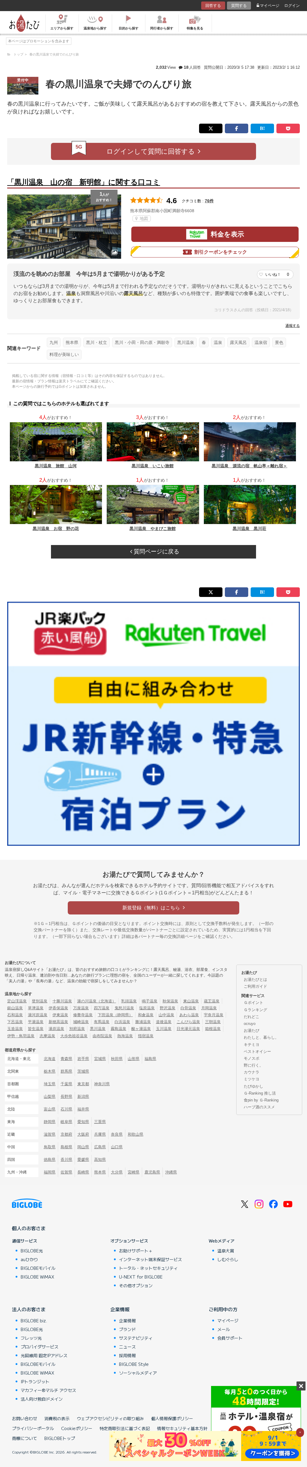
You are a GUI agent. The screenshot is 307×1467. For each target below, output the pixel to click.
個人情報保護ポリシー (172, 1418)
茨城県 (83, 1071)
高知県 (100, 1159)
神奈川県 (102, 1084)
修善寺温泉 (83, 1015)
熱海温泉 (125, 1036)
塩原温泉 (147, 1008)
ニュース (127, 1347)
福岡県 (49, 1172)
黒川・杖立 (96, 342)
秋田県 (117, 1058)
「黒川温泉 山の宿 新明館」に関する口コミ (83, 182)
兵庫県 (100, 1134)
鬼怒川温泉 (124, 1008)
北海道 (49, 1058)
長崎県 (83, 1172)
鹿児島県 (152, 1172)
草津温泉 (35, 1008)
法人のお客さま (29, 1309)
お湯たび (251, 1030)
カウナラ (251, 1072)
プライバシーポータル (33, 1428)
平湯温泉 (35, 1022)
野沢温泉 (167, 1008)
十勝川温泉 (62, 1001)
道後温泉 (163, 1022)
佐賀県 (66, 1172)
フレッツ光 (31, 1338)
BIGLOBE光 (32, 1251)
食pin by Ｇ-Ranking (261, 1100)
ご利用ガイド (255, 986)
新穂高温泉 (58, 1022)
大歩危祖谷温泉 (74, 1036)
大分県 (117, 1172)
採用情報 (127, 1355)
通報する (292, 326)
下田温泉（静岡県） (115, 1015)
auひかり (29, 1259)
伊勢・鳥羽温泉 (20, 1036)
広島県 (100, 1147)
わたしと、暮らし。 (261, 1037)
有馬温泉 (101, 1022)
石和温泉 (15, 1015)
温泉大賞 (225, 1251)
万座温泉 (81, 1008)
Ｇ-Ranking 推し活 (260, 1093)
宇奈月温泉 (213, 1015)
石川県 (66, 1109)
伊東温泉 (60, 1015)
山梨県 (49, 1096)
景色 (279, 342)
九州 (53, 342)
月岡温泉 (209, 1008)
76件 (209, 200)
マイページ (269, 5)
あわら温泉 (189, 1015)
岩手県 (83, 1058)
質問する (239, 5)
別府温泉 (77, 1028)
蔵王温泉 (211, 1001)
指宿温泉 (146, 1036)
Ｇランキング (255, 1010)
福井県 (83, 1109)
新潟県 (83, 1096)
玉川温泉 (163, 1028)
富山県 (49, 1109)
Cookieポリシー (76, 1428)
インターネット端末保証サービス (150, 1259)
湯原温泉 (56, 1028)
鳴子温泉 (149, 1001)
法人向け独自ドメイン (42, 1399)
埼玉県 (49, 1084)
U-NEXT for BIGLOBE (140, 1277)
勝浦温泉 (143, 1022)
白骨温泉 (188, 1008)
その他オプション (136, 1285)
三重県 (100, 1121)
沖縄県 (171, 1172)
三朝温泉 (213, 1022)
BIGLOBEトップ (59, 1438)
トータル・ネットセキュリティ (148, 1268)
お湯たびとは (255, 979)
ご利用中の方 (223, 1309)
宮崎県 (133, 1172)
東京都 (83, 1084)
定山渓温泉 (17, 1001)
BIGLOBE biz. (34, 1321)
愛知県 (83, 1121)
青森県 (66, 1058)
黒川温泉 (185, 342)
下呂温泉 (15, 1022)
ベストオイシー (257, 1051)
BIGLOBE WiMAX (37, 1277)
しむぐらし (227, 1259)
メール (223, 1329)
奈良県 (117, 1134)
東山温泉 (191, 1001)
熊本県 (72, 342)
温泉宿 (261, 342)
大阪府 (83, 1134)
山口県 (117, 1147)
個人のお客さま (29, 1228)
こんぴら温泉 (188, 1022)
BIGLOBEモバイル (38, 1268)
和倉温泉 (146, 1015)
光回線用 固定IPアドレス (44, 1355)
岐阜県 (66, 1121)
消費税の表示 (57, 1418)
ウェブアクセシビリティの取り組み (110, 1418)
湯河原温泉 (37, 1015)
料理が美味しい (64, 354)
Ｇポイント (253, 1002)
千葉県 (66, 1084)
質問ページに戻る (155, 551)
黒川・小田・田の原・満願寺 (142, 342)
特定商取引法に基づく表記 (125, 1428)
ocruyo (249, 1023)
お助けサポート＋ (136, 1251)
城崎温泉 (81, 1022)
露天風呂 (238, 342)
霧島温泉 (118, 1028)
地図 (143, 218)
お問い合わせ (24, 1418)
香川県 (66, 1159)
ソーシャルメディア (138, 1373)
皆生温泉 (35, 1028)
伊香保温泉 (58, 1008)
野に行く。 (253, 1065)
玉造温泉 (15, 1028)
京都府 (66, 1134)
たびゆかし (253, 1086)
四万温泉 (101, 1008)
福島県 (150, 1058)
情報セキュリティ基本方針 (182, 1428)
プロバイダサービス (39, 1347)
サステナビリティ (136, 1338)
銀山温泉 (15, 1008)
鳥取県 (49, 1147)
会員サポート (230, 1338)
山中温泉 (166, 1015)
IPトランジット (35, 1381)
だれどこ (251, 1016)
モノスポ (251, 1058)
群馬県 (66, 1071)
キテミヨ (251, 1044)
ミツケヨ (251, 1079)
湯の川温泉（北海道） (96, 1001)
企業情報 (120, 1309)
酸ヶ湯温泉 (141, 1028)
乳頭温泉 (129, 1001)
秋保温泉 (170, 1001)
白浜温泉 (122, 1022)
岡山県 (83, 1147)
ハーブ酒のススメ (259, 1107)
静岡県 (49, 1121)
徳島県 (49, 1159)
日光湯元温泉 (188, 1028)
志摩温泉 (47, 1036)
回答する (213, 5)
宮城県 (100, 1058)
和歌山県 (135, 1134)
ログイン (292, 5)
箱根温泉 (213, 1028)
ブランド (127, 1329)
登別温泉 (39, 1001)
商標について (24, 1438)
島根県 (66, 1147)
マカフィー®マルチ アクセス (48, 1390)
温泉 (218, 342)
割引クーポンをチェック (220, 252)
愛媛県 (83, 1159)
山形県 (133, 1058)
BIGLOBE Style (134, 1364)
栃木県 (49, 1071)
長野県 (66, 1096)
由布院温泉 (102, 1036)
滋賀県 (49, 1134)
